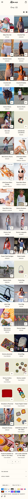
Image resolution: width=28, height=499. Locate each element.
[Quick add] (11, 30)
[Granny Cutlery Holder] (7, 367)
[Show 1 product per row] (23, 12)
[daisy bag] (7, 293)
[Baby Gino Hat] (7, 24)
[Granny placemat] (7, 343)
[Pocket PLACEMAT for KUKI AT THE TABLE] (7, 442)
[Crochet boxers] (7, 48)
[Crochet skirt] (7, 72)
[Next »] (19, 461)
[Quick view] (25, 30)
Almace (4, 494)
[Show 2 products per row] (26, 12)
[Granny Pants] (7, 269)
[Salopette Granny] (7, 417)
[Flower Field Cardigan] (7, 245)
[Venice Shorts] (7, 96)
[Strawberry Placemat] (7, 393)
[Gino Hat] (7, 120)
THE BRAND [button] (4, 471)
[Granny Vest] (7, 221)
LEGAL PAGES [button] (5, 476)
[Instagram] (4, 496)
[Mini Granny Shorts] (7, 145)
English (5, 485)
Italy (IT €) (16, 485)
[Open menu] (3, 2)
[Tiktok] (1, 496)
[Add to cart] (11, 126)
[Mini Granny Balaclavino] (7, 317)
